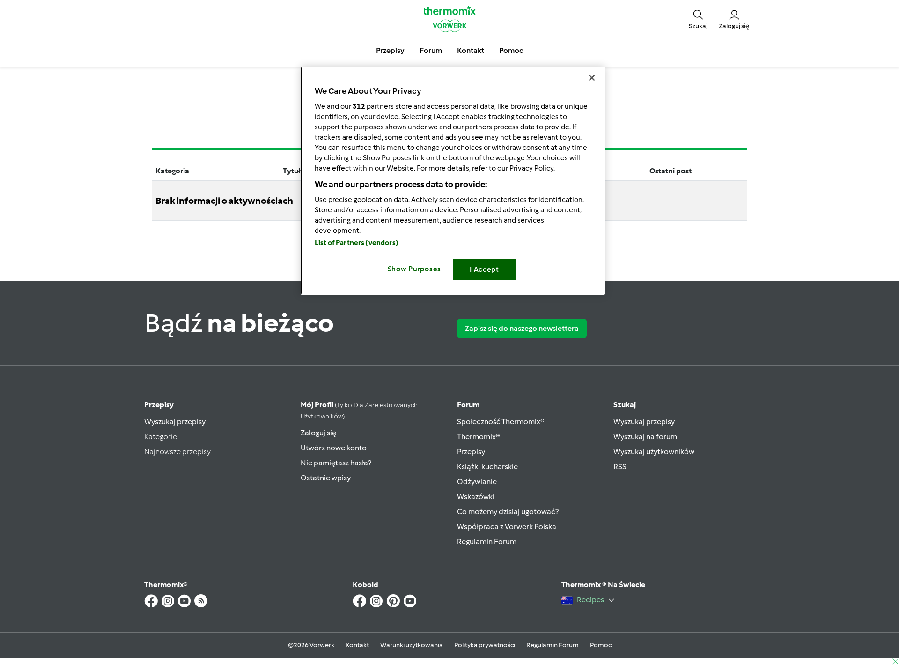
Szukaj (624, 404)
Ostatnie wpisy (326, 477)
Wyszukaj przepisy (175, 421)
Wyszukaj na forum (645, 436)
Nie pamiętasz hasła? (336, 462)
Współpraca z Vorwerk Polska (506, 526)
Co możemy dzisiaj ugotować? (508, 511)
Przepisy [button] (390, 50)
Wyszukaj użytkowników (653, 451)
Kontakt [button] (470, 50)
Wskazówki (475, 496)
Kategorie (160, 436)
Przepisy (159, 404)
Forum (468, 404)
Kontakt (357, 645)
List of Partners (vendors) (356, 243)
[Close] (592, 77)
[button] (698, 19)
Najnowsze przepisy (177, 451)
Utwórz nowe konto (334, 447)
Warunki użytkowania (411, 645)
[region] (453, 181)
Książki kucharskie (487, 466)
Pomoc (601, 645)
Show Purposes (415, 269)
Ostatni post (670, 170)
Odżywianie (477, 481)
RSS (619, 466)
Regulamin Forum (486, 541)
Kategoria (172, 170)
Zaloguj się (318, 432)
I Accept (484, 269)
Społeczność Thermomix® (501, 421)
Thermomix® (478, 436)
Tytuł (292, 170)
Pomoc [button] (511, 50)
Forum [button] (431, 50)
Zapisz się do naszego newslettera (522, 328)
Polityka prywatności (484, 645)
